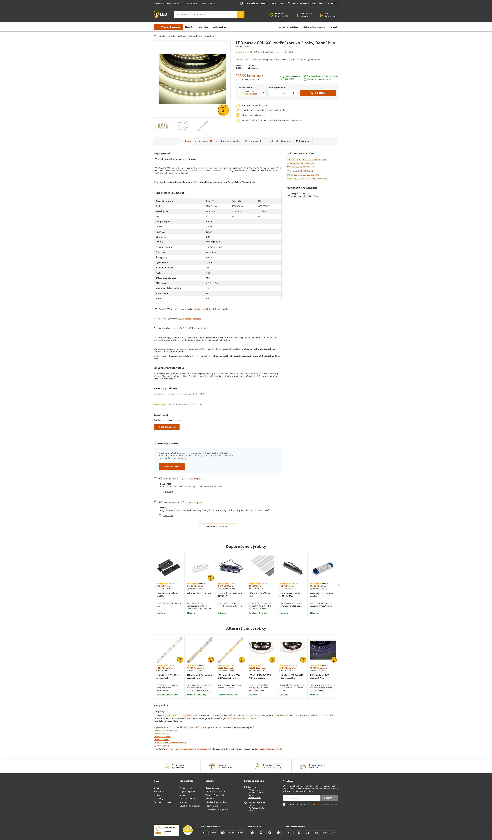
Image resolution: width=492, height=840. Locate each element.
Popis (188, 141)
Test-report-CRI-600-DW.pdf (301, 167)
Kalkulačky (158, 798)
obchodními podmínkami (320, 804)
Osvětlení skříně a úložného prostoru (170, 742)
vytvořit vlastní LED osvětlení (177, 715)
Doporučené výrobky (230, 141)
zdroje (181, 318)
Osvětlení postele (161, 733)
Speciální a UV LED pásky (177, 36)
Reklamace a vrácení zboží (185, 3)
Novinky (189, 27)
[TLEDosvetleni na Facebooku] (252, 834)
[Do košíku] (318, 93)
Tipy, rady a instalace (287, 27)
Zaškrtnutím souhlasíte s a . (312, 804)
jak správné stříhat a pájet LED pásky (239, 718)
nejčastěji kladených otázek (269, 749)
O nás (156, 788)
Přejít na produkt (169, 606)
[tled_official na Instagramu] (261, 834)
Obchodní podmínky (162, 3)
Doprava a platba (207, 3)
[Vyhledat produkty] (240, 14)
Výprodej (203, 27)
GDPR (335, 804)
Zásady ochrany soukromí (217, 802)
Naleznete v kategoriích (281, 141)
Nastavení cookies (213, 805)
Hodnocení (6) (255, 141)
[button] (298, 15)
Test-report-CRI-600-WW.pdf (301, 163)
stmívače (197, 318)
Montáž (183, 795)
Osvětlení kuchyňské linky (165, 730)
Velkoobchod (219, 27)
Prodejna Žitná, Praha (254, 3)
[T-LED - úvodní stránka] (160, 14)
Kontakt (334, 27)
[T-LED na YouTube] (270, 834)
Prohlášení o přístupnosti (217, 809)
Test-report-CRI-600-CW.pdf (301, 171)
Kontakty (158, 795)
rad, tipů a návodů (191, 727)
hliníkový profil (201, 309)
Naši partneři (159, 791)
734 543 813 (313, 3)
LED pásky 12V (305, 193)
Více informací (254, 797)
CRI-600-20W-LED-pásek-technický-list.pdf (307, 159)
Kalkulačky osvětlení (314, 27)
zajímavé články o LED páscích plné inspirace (187, 749)
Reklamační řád (212, 788)
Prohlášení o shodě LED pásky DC (304, 175)
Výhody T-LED (186, 788)
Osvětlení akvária (161, 745)
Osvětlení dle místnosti (190, 805)
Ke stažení (205, 141)
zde (204, 328)
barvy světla (279, 715)
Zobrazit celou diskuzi (217, 526)
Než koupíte (185, 802)
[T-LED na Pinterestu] (278, 834)
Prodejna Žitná (313, 76)
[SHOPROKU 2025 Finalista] (168, 830)
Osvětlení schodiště (162, 736)
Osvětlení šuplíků (161, 739)
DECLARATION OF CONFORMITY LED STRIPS (308, 178)
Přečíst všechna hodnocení (266, 52)
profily (188, 318)
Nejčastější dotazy (187, 798)
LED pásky (162, 36)
